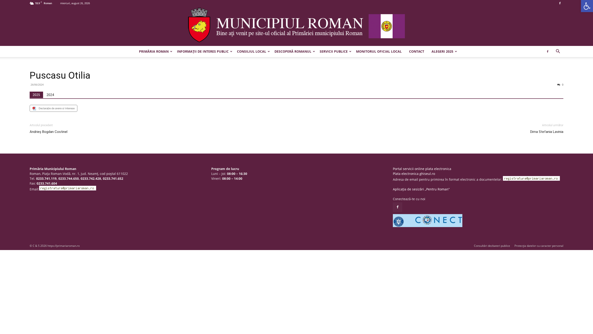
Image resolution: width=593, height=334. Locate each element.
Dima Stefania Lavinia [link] (546, 132)
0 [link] (562, 84)
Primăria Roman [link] (154, 51)
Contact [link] (416, 51)
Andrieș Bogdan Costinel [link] (48, 132)
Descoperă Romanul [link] (292, 51)
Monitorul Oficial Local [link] (379, 51)
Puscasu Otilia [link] (60, 75)
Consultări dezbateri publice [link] (492, 246)
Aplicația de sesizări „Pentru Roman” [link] (421, 189)
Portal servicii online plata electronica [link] (422, 169)
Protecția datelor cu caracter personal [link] (538, 246)
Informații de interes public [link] (203, 51)
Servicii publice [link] (334, 51)
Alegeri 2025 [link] (442, 51)
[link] (587, 6)
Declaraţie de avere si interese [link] (57, 108)
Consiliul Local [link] (251, 51)
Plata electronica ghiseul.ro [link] (414, 173)
